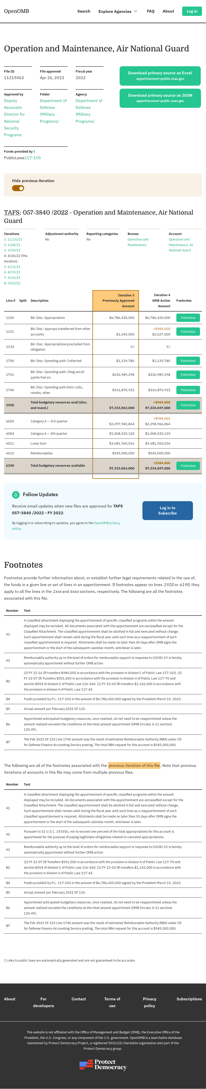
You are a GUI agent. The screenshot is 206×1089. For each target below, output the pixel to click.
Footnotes (188, 318)
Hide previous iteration (33, 180)
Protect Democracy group (102, 1048)
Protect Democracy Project (68, 1043)
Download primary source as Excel (160, 75)
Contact (79, 998)
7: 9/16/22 (12, 278)
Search (83, 11)
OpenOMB (16, 11)
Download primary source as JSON (160, 98)
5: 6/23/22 (12, 267)
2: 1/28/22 (12, 245)
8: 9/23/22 (12, 283)
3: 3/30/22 (12, 250)
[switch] (18, 188)
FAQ (150, 11)
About (168, 11)
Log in (192, 11)
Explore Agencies (115, 11)
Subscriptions (189, 998)
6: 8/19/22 (12, 272)
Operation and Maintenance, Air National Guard (181, 245)
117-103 (32, 157)
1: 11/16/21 (13, 239)
